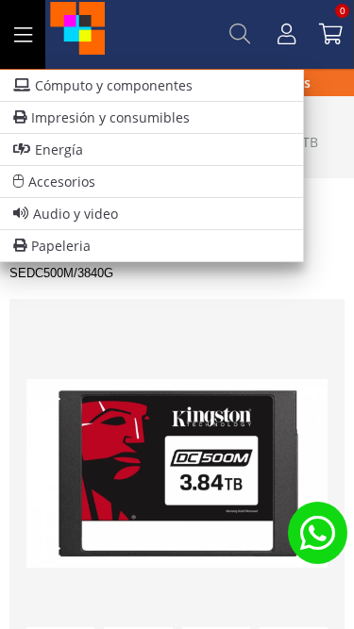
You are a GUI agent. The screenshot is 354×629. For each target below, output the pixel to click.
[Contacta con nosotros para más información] (317, 532)
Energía (59, 149)
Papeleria (61, 246)
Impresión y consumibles (110, 117)
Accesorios (61, 181)
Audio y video (75, 214)
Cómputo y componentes (114, 85)
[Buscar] (239, 34)
